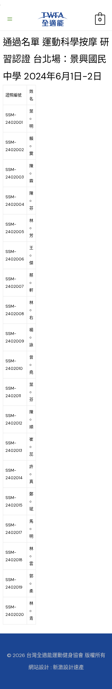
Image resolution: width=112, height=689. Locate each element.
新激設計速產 (68, 667)
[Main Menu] (10, 19)
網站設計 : (39, 667)
